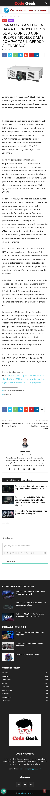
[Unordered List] (18, 552)
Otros (10, 17)
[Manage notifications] (44, 791)
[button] (46, 3)
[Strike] (13, 552)
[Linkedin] (20, 469)
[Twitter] (30, 469)
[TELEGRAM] (25, 10)
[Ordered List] (15, 552)
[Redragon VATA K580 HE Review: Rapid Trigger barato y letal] (8, 595)
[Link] (26, 552)
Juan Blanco (9, 50)
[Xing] (40, 469)
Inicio (4, 17)
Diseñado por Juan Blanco (25, 793)
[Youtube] (35, 469)
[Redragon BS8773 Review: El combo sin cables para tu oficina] (8, 606)
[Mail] (25, 469)
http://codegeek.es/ (25, 455)
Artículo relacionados (11, 480)
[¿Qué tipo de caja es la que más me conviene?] (8, 646)
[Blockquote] (21, 552)
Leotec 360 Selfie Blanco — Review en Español (12, 424)
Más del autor (27, 480)
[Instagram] (15, 469)
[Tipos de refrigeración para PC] (8, 657)
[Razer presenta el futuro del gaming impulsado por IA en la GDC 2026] (8, 489)
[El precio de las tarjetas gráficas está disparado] (8, 635)
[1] (3, 390)
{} (29, 553)
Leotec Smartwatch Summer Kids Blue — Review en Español (37, 425)
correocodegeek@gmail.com (30, 769)
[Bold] (4, 552)
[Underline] (10, 552)
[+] (32, 553)
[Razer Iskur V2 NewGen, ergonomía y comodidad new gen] (8, 514)
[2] (3, 394)
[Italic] (7, 552)
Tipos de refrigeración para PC (27, 654)
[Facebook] (10, 469)
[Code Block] (24, 552)
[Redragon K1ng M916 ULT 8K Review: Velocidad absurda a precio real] (8, 617)
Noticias (16, 17)
